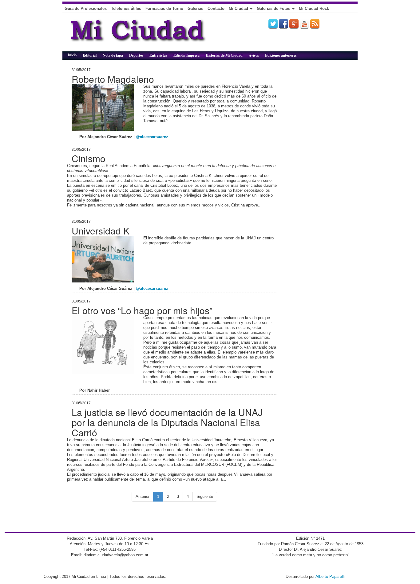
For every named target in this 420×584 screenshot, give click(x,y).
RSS (314, 23)
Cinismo (88, 158)
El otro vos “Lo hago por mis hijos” (142, 310)
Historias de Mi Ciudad (224, 55)
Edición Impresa (186, 55)
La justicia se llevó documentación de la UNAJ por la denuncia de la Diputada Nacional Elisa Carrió (167, 422)
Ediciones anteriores (281, 55)
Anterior (142, 496)
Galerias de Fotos (274, 8)
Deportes (136, 55)
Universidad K (100, 230)
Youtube (304, 23)
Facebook (283, 23)
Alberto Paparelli (330, 576)
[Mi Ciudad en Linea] (151, 34)
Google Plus (294, 23)
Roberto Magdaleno (113, 79)
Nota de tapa (113, 55)
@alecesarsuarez (152, 136)
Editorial (90, 55)
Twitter (273, 23)
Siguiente (204, 496)
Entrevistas (158, 55)
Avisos (254, 55)
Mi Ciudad (239, 8)
